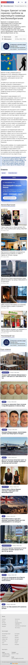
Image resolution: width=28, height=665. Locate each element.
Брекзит (4, 173)
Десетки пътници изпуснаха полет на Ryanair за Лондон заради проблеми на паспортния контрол (14, 461)
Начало (4, 619)
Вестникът (17, 627)
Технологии (5, 644)
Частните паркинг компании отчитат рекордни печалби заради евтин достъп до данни (14, 549)
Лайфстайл (5, 486)
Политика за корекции (20, 626)
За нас (16, 621)
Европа (4, 457)
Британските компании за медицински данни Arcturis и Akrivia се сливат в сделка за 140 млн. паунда (13, 253)
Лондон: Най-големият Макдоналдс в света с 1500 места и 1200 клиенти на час (14, 376)
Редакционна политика (18, 623)
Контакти (17, 619)
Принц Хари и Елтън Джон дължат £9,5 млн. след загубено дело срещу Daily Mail (14, 227)
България (17, 633)
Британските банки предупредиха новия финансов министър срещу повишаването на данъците (14, 279)
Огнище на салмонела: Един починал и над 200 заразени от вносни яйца (14, 405)
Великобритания (8, 6)
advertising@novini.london (17, 658)
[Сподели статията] (18, 2)
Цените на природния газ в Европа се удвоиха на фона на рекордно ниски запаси (13, 578)
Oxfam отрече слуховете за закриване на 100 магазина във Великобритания (14, 330)
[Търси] (22, 2)
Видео (3, 621)
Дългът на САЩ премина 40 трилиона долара (14, 607)
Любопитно (5, 372)
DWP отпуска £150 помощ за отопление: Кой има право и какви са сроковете (13, 305)
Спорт (16, 642)
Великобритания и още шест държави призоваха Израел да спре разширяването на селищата (13, 520)
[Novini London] (7, 2)
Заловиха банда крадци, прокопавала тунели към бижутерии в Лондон (14, 432)
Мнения (17, 637)
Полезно (4, 641)
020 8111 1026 (14, 653)
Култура (17, 639)
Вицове (4, 626)
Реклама (4, 624)
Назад (14, 177)
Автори (4, 622)
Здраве (4, 401)
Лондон (4, 429)
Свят (3, 516)
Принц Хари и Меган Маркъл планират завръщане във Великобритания (11, 490)
